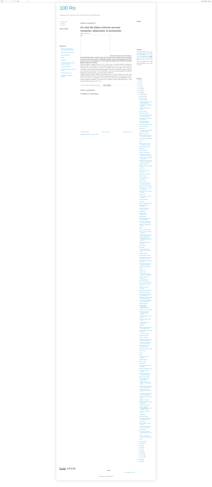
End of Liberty (142, 245)
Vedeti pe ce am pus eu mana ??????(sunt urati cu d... (145, 383)
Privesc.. (141, 354)
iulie (140, 445)
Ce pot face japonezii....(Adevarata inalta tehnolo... (144, 313)
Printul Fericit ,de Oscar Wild (67, 52)
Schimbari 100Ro (143, 359)
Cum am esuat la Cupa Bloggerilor (144, 323)
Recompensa (142, 128)
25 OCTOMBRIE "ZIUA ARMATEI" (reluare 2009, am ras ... (145, 239)
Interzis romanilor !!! (143, 199)
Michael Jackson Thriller (144, 146)
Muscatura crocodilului (144, 292)
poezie (147, 63)
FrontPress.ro (97, 81)
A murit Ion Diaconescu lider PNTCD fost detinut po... (145, 387)
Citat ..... (141, 141)
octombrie (141, 98)
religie (138, 64)
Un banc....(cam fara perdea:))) (143, 277)
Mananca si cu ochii (143, 133)
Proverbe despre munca (66, 73)
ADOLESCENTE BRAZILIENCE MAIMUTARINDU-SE (144, 306)
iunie (140, 447)
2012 (139, 90)
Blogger (111, 476)
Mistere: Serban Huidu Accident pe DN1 (144, 346)
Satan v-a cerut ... (143, 361)
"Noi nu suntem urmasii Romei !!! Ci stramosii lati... (145, 436)
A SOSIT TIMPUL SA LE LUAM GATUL (144, 379)
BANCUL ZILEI (142, 270)
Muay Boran (142, 247)
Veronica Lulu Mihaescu (144, 152)
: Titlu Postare (142, 421)
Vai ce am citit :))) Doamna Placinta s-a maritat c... (145, 427)
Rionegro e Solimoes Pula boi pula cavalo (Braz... (145, 343)
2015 (139, 84)
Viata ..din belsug (143, 150)
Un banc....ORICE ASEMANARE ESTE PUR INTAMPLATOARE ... (145, 408)
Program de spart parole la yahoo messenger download (67, 49)
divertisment (140, 61)
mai (140, 449)
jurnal (139, 63)
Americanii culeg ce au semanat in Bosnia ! (144, 122)
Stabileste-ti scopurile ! (144, 400)
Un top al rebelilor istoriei (144, 229)
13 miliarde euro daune (144, 405)
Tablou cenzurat (142, 176)
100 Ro (68, 8)
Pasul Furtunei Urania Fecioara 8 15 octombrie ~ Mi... (145, 390)
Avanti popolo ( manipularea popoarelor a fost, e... (145, 258)
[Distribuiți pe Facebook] (108, 85)
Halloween (141, 148)
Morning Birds (142, 211)
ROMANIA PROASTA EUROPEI (143, 206)
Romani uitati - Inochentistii (145, 290)
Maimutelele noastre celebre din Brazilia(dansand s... (145, 298)
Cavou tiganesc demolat (144, 174)
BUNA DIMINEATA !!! (143, 280)
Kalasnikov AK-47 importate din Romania (145, 119)
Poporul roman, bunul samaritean (144, 178)
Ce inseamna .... (142, 363)
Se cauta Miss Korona (144, 335)
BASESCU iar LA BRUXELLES (143, 214)
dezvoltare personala (145, 59)
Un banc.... (141, 439)
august (141, 443)
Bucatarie (144, 51)
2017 (139, 83)
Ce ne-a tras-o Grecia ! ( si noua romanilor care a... (145, 183)
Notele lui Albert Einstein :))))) (145, 368)
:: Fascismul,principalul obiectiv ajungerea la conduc (68, 63)
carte (138, 58)
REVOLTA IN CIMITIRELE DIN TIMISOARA (145, 219)
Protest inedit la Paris (144, 113)
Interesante (140, 54)
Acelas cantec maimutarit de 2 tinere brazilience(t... (145, 340)
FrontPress (87, 33)
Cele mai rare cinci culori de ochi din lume (145, 188)
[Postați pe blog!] (105, 85)
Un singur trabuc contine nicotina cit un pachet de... (145, 274)
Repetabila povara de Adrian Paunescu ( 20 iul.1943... (145, 161)
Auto (138, 51)
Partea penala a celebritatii (145, 186)
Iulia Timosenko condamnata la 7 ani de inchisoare (145, 394)
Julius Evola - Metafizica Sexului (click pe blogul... (145, 222)
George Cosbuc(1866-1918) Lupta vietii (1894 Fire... (145, 301)
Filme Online (147, 53)
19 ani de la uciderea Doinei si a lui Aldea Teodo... (145, 116)
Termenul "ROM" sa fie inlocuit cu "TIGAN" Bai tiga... (145, 250)
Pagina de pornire (106, 132)
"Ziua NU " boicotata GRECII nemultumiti (145, 158)
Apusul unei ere (142, 272)
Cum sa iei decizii (143, 111)
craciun (143, 58)
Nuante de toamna (143, 99)
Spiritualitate (148, 54)
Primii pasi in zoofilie (143, 163)
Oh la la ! (141, 352)
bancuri (145, 56)
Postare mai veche (127, 132)
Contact (62, 57)
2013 (139, 88)
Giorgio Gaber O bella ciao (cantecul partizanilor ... (145, 264)
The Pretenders (142, 429)
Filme (140, 53)
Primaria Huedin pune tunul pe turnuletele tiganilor (145, 235)
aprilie (140, 451)
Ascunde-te (141, 325)
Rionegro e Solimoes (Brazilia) (144, 357)
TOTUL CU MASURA (65, 66)
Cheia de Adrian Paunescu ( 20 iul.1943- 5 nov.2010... (145, 136)
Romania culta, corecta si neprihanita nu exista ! (144, 144)
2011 (139, 92)
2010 (139, 459)
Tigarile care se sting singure (145, 309)
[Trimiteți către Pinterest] (110, 85)
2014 (139, 86)
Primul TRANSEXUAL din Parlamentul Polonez (145, 374)
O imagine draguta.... (143, 253)
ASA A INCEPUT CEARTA (145, 255)
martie (140, 453)
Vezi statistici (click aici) (130, 472)
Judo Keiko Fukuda (143, 416)
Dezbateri (63, 25)
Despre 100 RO (64, 21)
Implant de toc (142, 194)
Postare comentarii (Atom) (92, 134)
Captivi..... (141, 227)
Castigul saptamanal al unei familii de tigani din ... (145, 102)
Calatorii (150, 51)
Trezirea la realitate (143, 126)
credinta (150, 58)
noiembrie (141, 96)
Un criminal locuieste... (144, 333)
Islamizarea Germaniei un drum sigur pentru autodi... (145, 155)
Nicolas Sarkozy (142, 181)
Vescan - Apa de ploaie (144, 376)
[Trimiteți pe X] (107, 85)
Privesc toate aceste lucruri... (145, 282)
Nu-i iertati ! (141, 201)
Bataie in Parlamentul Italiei (145, 203)
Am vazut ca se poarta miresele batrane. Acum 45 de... (145, 432)
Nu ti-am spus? (142, 350)
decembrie (141, 94)
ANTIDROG (63, 60)
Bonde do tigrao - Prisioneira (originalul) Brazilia (145, 295)
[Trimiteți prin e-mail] (104, 85)
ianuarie (141, 457)
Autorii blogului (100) (65, 55)
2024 (139, 81)
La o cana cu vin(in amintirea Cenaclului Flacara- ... (145, 131)
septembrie (142, 441)
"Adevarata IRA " (142, 216)
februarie (141, 455)
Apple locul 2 (142, 168)
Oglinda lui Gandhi (143, 303)
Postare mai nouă (85, 132)
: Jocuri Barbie (142, 414)
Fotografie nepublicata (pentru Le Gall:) (144, 209)
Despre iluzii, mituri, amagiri (145, 124)
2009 (139, 461)
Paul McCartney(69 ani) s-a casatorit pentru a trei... (145, 419)
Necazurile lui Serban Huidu (145, 348)
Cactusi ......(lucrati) (143, 337)
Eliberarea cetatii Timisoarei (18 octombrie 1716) (145, 328)
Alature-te (63, 23)
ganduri (148, 61)
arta (138, 56)
